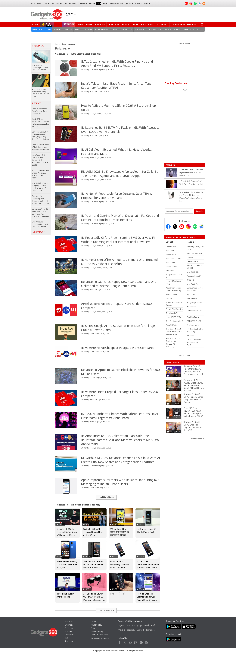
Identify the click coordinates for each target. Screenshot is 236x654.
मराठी (153, 626)
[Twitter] (175, 226)
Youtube (130, 642)
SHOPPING (114, 4)
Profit (47, 4)
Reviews (100, 24)
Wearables (189, 30)
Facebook (119, 642)
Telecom (68, 30)
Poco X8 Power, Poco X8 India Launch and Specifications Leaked (40, 147)
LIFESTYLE (83, 4)
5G (198, 30)
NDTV (33, 4)
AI (58, 24)
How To (78, 30)
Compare (161, 24)
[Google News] (201, 226)
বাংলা (133, 626)
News (89, 24)
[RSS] (203, 3)
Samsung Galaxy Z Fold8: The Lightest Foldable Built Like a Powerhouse (191, 173)
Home (35, 24)
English (121, 626)
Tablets (167, 30)
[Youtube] (181, 226)
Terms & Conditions (99, 635)
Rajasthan (131, 4)
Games (105, 4)
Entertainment (102, 30)
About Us (69, 622)
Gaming (88, 30)
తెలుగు (146, 625)
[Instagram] (188, 226)
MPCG (139, 4)
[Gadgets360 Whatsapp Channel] (195, 226)
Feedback (69, 628)
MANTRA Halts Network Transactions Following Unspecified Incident (40, 122)
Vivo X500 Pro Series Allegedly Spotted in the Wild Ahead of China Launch (40, 187)
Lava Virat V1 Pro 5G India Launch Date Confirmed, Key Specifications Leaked (40, 212)
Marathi (147, 4)
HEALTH (92, 4)
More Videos (197, 438)
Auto (80, 24)
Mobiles (57, 30)
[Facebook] (168, 226)
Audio (124, 30)
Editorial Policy (97, 632)
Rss (146, 642)
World (40, 4)
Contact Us (70, 635)
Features (113, 24)
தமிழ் (139, 626)
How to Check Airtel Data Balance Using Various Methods (39, 111)
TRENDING (38, 46)
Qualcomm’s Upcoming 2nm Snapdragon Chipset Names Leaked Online (40, 200)
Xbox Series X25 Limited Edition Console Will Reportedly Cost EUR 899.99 (40, 160)
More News (38, 232)
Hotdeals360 (155, 30)
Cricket (67, 4)
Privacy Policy (96, 625)
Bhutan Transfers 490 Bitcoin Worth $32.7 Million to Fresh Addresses (40, 174)
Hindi (128, 626)
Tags (64, 44)
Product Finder (141, 24)
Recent (36, 103)
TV (131, 30)
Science (177, 30)
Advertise (69, 641)
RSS (66, 638)
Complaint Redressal (100, 638)
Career (93, 622)
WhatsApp (141, 642)
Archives (68, 632)
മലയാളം (131, 630)
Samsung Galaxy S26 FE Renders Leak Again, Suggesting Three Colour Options (40, 135)
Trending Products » (175, 83)
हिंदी (53, 4)
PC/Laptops (140, 30)
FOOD (74, 4)
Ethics (93, 628)
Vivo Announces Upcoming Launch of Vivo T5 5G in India (40, 224)
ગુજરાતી (121, 630)
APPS (122, 4)
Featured (170, 165)
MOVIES (59, 4)
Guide (125, 24)
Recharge (177, 24)
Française (150, 630)
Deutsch (140, 630)
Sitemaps (69, 625)
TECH (99, 4)
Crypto (115, 30)
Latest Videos (172, 362)
